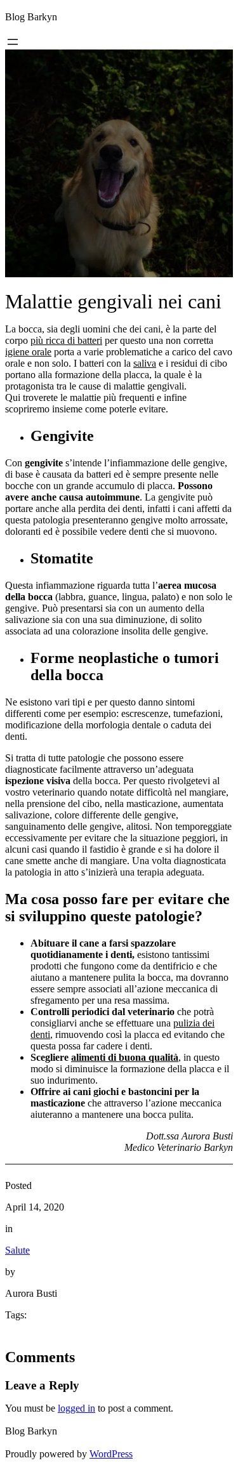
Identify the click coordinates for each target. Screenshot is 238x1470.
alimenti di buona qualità (124, 1057)
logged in (76, 1408)
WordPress (111, 1453)
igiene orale (28, 351)
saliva (144, 363)
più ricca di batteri (66, 340)
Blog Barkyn (31, 16)
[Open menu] (12, 41)
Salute (17, 1250)
